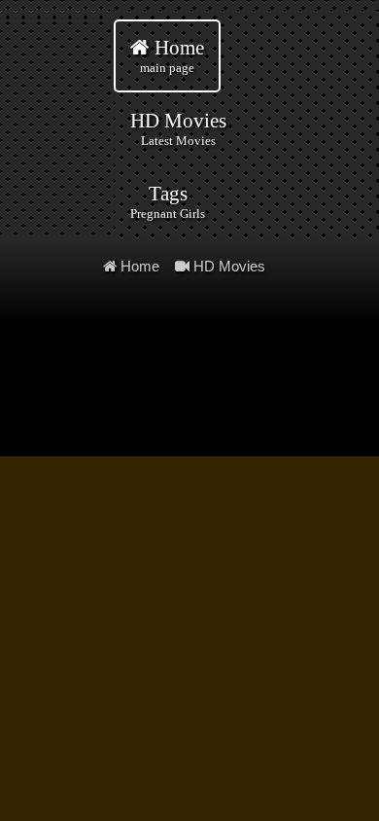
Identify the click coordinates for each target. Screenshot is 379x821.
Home (172, 55)
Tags (167, 201)
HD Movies (178, 128)
